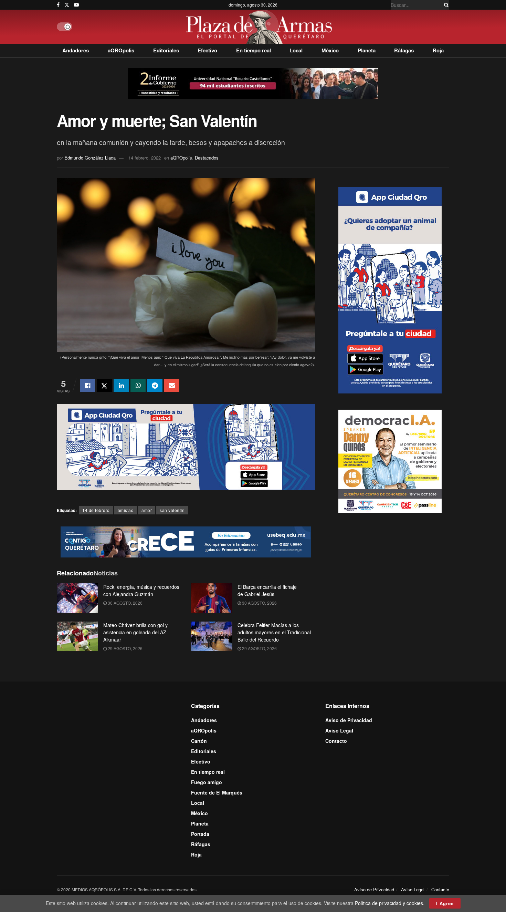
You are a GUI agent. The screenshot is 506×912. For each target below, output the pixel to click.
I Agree (445, 903)
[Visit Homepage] (260, 27)
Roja (438, 50)
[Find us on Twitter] (66, 5)
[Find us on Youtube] (76, 5)
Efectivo (207, 50)
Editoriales (166, 50)
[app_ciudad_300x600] (390, 289)
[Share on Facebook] (87, 385)
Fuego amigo (206, 782)
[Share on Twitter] (104, 385)
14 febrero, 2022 (144, 157)
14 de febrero (96, 510)
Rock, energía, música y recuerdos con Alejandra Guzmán (141, 590)
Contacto (336, 740)
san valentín (172, 510)
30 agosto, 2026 (125, 603)
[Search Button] (445, 5)
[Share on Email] (171, 385)
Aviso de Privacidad (348, 720)
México (330, 50)
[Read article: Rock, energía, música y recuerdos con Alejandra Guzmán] (77, 598)
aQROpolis (121, 50)
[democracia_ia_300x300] (390, 460)
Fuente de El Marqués (216, 792)
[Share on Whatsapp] (138, 385)
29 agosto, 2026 (125, 648)
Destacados (207, 157)
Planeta (367, 50)
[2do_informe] (253, 83)
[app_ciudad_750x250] (186, 446)
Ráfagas (404, 50)
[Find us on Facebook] (58, 5)
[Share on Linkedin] (121, 385)
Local (296, 50)
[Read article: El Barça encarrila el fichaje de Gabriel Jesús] (211, 598)
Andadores (75, 50)
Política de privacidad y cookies (389, 903)
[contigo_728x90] (186, 540)
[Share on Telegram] (154, 385)
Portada (200, 833)
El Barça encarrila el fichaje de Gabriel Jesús (267, 590)
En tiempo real (253, 50)
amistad (126, 510)
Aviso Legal (339, 730)
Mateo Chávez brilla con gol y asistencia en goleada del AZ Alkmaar (135, 632)
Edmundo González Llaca (90, 157)
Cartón (199, 740)
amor (146, 510)
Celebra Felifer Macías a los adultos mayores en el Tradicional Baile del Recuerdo (274, 632)
